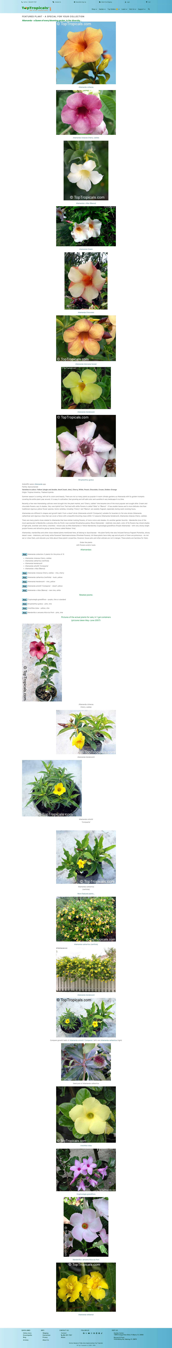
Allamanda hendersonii (86, 412)
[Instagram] (91, 1333)
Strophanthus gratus (86, 480)
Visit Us (132, 9)
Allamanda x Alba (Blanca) (86, 203)
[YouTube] (89, 1333)
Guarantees (46, 1335)
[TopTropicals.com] (36, 9)
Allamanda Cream (86, 249)
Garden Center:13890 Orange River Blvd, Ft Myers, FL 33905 (128, 1334)
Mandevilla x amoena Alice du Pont (86, 1260)
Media (63, 1337)
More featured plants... (86, 894)
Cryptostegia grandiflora (86, 1194)
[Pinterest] (94, 1333)
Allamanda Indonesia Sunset (86, 364)
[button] (148, 2)
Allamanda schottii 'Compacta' (81, 1040)
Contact (63, 1333)
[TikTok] (101, 1333)
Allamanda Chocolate (86, 312)
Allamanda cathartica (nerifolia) (86, 944)
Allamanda (38, 484)
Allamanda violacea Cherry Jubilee (86, 138)
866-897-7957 (67, 1335)
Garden (101, 9)
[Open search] (148, 8)
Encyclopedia (27, 1335)
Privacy (45, 1337)
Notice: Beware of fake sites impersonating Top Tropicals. (86, 1343)
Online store (27, 1333)
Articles (25, 1340)
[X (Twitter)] (86, 1333)
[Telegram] (99, 1333)
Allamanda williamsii (86, 1315)
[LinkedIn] (96, 1333)
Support (141, 9)
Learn (124, 9)
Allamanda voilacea (86, 87)
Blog (24, 1337)
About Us (46, 1340)
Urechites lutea (86, 1146)
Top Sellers (112, 9)
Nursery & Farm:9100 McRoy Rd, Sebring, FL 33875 (125, 1338)
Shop (94, 9)
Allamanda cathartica (109, 1040)
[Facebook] (83, 1333)
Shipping (45, 1333)
